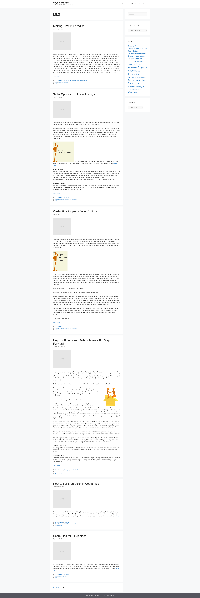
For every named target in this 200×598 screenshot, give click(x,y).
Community (132, 46)
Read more (56, 76)
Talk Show (132, 89)
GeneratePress (110, 595)
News (140, 62)
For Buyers (66, 80)
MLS (56, 82)
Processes (66, 522)
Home (117, 4)
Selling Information (72, 199)
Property (142, 67)
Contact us (142, 4)
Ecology (142, 53)
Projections (73, 80)
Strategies (140, 86)
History (131, 59)
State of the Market (82, 80)
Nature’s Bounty (132, 4)
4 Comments (58, 201)
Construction (133, 48)
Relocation (134, 74)
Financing (143, 56)
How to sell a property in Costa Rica (76, 483)
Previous (56, 587)
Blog (123, 4)
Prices (138, 64)
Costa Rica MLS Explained (70, 535)
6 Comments (58, 473)
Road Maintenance (141, 77)
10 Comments (58, 525)
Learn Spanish (131, 61)
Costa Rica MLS (59, 80)
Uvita (139, 89)
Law (144, 59)
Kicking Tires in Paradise (68, 26)
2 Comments (58, 577)
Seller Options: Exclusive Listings (74, 94)
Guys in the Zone (61, 3)
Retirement (133, 77)
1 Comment (58, 83)
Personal (131, 64)
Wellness (135, 92)
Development (133, 53)
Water (130, 92)
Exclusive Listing (59, 199)
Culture (135, 51)
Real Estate (134, 70)
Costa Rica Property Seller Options (75, 211)
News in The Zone (75, 470)
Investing (138, 59)
